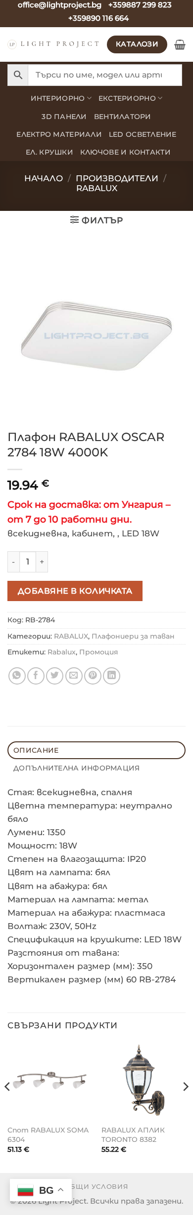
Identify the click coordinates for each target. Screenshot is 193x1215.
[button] (180, 44)
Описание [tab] (35, 750)
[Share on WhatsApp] (17, 676)
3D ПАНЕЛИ (64, 117)
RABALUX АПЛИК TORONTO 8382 (133, 1135)
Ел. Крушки (49, 152)
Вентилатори (122, 117)
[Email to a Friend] (74, 676)
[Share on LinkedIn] (111, 676)
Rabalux (62, 652)
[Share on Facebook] (36, 676)
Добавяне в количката (75, 591)
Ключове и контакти (125, 152)
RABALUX (96, 188)
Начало (43, 178)
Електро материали (59, 134)
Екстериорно (127, 98)
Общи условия (97, 1186)
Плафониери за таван (133, 636)
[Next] (185, 1106)
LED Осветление (143, 134)
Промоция (98, 652)
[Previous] (8, 1106)
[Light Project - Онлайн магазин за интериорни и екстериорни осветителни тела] (53, 44)
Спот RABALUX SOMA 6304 (48, 1135)
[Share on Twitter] (54, 676)
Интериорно (58, 98)
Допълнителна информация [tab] (76, 768)
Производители (117, 178)
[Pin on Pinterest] (92, 676)
